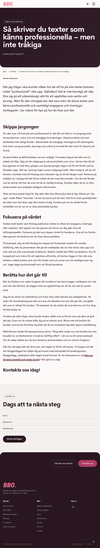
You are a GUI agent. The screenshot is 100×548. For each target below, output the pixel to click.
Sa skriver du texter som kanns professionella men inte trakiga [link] (44, 71)
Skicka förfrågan (14, 439)
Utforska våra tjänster (63, 463)
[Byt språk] (87, 4)
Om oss (40, 527)
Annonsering (8, 506)
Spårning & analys (10, 514)
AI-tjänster (7, 522)
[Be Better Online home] (8, 4)
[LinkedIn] (73, 507)
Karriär (39, 522)
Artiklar (13, 71)
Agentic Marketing (44, 506)
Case (39, 514)
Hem (5, 71)
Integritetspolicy (78, 544)
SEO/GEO (7, 510)
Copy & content (9, 527)
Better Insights (43, 510)
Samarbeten (41, 518)
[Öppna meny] (93, 3)
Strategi (6, 518)
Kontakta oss (87, 463)
